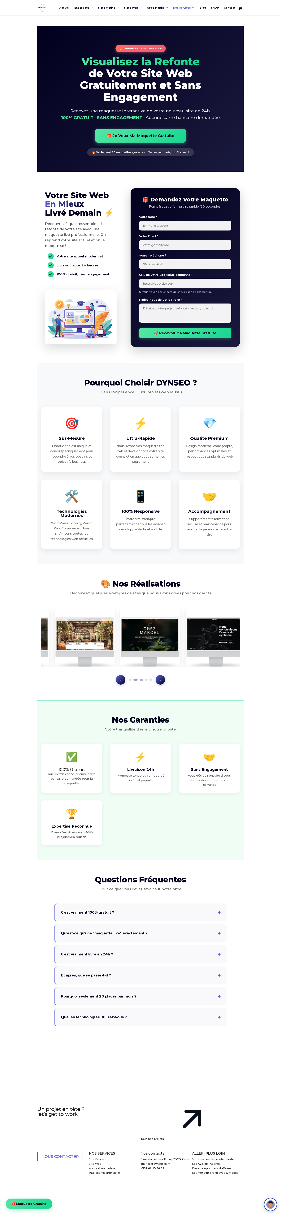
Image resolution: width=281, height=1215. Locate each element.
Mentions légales (83, 1197)
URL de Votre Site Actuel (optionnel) (165, 275)
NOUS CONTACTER (60, 1156)
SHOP (215, 7)
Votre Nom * (148, 217)
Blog (203, 7)
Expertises (81, 7)
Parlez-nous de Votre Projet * (160, 299)
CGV (208, 1182)
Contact (229, 7)
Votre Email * (148, 236)
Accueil (64, 7)
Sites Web (131, 7)
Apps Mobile (155, 7)
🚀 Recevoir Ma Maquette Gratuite (185, 333)
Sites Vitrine (106, 7)
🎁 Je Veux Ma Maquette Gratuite (140, 135)
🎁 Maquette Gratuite (29, 1203)
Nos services (182, 7)
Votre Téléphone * (152, 255)
